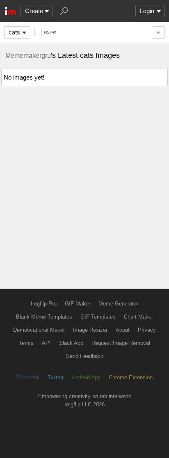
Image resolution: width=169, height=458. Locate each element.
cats (14, 32)
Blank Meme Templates (44, 317)
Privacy (147, 330)
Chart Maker (138, 317)
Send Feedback (84, 356)
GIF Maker (77, 304)
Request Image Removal (120, 343)
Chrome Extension (131, 377)
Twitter (56, 377)
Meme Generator (118, 304)
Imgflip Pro (44, 304)
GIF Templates (98, 317)
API (46, 343)
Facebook (28, 377)
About (123, 330)
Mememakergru (28, 55)
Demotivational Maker (39, 330)
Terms (26, 343)
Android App (86, 377)
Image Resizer (90, 330)
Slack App (71, 343)
